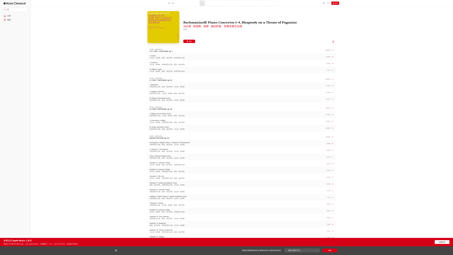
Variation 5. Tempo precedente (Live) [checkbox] (163, 183)
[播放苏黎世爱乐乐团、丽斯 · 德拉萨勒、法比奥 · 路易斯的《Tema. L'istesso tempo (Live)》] (145, 157)
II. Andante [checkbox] (153, 62)
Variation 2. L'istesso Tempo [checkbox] (160, 163)
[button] (15, 16)
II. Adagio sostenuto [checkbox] (157, 91)
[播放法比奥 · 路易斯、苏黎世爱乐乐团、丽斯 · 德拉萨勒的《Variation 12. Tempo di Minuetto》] (145, 231)
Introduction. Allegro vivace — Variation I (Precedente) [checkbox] (170, 142)
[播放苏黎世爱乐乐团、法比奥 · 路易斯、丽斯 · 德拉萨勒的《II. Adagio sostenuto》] (145, 92)
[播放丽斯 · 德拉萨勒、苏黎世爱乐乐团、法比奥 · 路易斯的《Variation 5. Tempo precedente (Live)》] (145, 184)
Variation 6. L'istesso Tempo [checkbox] (160, 190)
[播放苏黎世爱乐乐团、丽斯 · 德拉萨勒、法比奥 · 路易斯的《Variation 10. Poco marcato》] (145, 218)
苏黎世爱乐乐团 (233, 26)
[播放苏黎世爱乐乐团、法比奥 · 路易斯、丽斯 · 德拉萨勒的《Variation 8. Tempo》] (145, 204)
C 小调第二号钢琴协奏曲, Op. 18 (161, 80)
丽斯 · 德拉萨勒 (212, 26)
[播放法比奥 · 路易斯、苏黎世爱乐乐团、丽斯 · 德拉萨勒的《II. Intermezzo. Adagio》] (145, 121)
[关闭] (116, 250)
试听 (190, 41)
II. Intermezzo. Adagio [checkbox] (158, 120)
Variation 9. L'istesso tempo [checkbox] (160, 210)
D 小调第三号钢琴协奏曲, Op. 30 (161, 109)
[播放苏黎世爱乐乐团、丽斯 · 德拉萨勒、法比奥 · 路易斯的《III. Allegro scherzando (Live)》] (145, 99)
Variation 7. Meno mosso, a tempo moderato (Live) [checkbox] (168, 196)
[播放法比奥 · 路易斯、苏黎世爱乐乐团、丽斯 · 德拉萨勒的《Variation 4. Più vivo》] (145, 177)
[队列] (328, 3)
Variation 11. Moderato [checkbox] (158, 223)
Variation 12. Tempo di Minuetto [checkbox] (161, 230)
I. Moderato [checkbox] (154, 85)
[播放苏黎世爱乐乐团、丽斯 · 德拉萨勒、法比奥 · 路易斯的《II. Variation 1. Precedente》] (145, 150)
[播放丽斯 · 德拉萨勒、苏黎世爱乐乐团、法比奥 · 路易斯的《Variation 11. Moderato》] (145, 224)
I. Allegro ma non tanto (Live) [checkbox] (160, 114)
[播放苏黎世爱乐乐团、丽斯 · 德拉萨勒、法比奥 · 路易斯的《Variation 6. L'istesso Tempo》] (145, 191)
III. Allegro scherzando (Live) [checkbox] (160, 98)
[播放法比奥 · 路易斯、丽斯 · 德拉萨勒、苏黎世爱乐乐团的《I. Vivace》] (145, 57)
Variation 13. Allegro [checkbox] (157, 237)
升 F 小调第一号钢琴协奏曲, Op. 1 (161, 51)
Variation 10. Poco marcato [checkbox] (159, 216)
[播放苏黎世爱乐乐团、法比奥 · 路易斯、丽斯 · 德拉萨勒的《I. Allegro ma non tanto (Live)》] (145, 115)
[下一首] (173, 3)
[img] (14, 3)
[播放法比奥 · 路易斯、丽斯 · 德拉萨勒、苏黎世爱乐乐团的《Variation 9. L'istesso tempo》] (145, 211)
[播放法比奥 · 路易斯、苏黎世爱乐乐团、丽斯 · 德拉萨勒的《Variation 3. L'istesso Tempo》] (145, 170)
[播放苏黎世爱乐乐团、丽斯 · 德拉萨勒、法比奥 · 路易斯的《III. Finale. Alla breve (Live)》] (145, 128)
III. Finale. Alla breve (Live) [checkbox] (159, 127)
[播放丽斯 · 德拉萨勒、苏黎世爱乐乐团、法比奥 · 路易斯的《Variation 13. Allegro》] (145, 238)
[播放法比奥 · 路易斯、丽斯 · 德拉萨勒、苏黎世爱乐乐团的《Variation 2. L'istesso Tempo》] (145, 164)
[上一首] (169, 3)
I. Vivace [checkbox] (153, 56)
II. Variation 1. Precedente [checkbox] (159, 149)
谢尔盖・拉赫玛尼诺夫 (156, 49)
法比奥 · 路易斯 (192, 26)
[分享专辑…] (333, 42)
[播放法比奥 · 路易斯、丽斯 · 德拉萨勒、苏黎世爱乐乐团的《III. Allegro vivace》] (145, 70)
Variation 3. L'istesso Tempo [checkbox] (160, 169)
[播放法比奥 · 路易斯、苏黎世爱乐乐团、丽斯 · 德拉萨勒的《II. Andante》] (145, 63)
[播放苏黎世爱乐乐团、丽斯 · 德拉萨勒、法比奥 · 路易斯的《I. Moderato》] (145, 86)
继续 (329, 250)
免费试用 (442, 242)
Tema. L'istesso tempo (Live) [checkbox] (160, 156)
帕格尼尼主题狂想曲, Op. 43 (159, 138)
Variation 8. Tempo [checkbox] (156, 203)
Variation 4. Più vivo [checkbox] (157, 176)
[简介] (324, 3)
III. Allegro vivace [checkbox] (156, 69)
